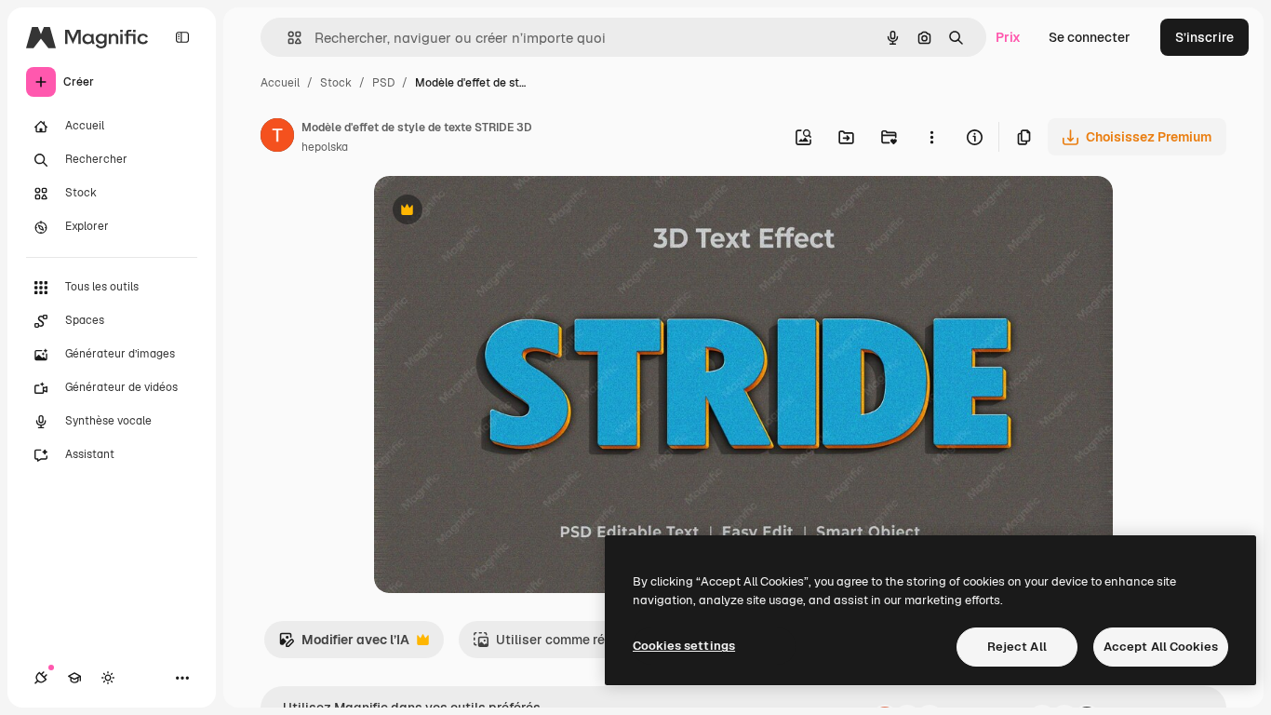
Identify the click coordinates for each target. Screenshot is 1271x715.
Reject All (1017, 646)
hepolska (324, 147)
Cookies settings (684, 646)
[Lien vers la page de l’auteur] (277, 137)
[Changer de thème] (108, 678)
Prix (1008, 37)
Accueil (280, 82)
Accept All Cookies (1161, 646)
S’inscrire (1204, 37)
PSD (383, 82)
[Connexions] (41, 678)
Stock (336, 82)
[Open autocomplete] (287, 38)
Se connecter (1090, 37)
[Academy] (74, 678)
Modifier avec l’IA (343, 644)
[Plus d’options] (931, 136)
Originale (497, 212)
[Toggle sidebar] (182, 37)
